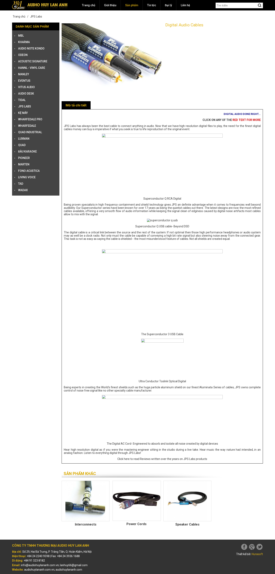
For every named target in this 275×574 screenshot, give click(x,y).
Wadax (23, 190)
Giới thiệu (110, 5)
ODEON (23, 55)
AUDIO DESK (26, 93)
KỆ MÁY (23, 112)
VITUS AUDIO (26, 87)
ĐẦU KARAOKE (27, 151)
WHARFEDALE (27, 125)
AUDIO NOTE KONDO (31, 48)
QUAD (22, 145)
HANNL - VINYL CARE (31, 67)
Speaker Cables (187, 524)
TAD (20, 183)
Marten (23, 164)
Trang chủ (88, 5)
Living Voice (27, 177)
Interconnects (85, 524)
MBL (21, 35)
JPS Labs (36, 16)
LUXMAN (23, 138)
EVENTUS (24, 80)
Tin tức (151, 5)
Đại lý (168, 5)
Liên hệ (185, 5)
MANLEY (23, 74)
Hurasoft (257, 554)
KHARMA (24, 42)
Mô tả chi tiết (76, 105)
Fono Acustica (29, 170)
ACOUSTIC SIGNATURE (32, 61)
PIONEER (24, 158)
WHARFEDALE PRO (30, 119)
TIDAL (22, 100)
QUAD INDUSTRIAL (30, 132)
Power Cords (136, 524)
